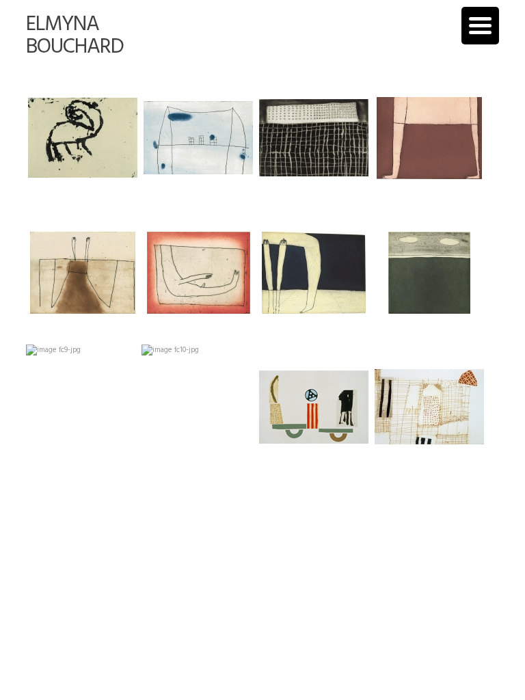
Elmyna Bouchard (75, 36)
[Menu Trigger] (480, 25)
